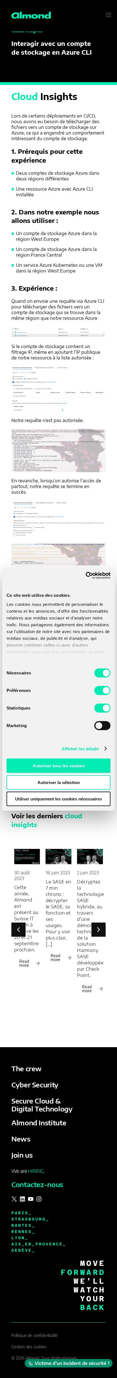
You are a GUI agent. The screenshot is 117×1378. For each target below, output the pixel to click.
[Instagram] (39, 1199)
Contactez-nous (37, 1184)
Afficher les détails (80, 748)
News (20, 1138)
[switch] (102, 690)
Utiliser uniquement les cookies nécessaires (58, 798)
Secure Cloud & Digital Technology (42, 1104)
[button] (98, 930)
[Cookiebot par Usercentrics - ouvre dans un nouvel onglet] (85, 575)
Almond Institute (38, 1122)
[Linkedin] (22, 1199)
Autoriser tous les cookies (59, 765)
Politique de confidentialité (34, 1335)
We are (27, 1171)
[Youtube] (31, 1199)
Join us (21, 1155)
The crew (26, 1068)
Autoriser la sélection (58, 782)
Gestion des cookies (29, 1346)
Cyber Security (34, 1084)
